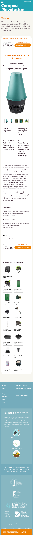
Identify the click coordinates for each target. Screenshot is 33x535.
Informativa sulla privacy (23, 388)
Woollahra (23, 471)
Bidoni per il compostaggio (18, 38)
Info (3, 388)
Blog (3, 394)
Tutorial (4, 396)
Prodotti (5, 38)
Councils (4, 399)
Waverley (9, 471)
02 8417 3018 (7, 422)
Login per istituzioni (22, 395)
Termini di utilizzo (21, 385)
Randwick (15, 471)
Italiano (27, 1)
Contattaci (19, 391)
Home (4, 385)
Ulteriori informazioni (21, 412)
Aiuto (3, 402)
